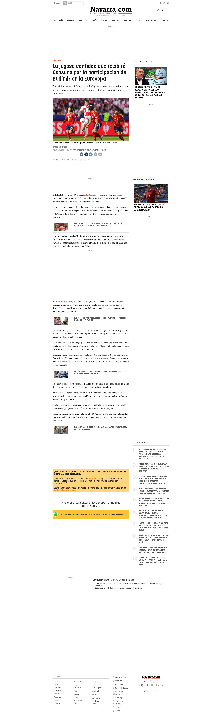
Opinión (93, 20)
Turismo (118, 707)
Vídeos (95, 704)
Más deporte (97, 688)
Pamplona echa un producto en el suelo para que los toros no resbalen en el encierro (100, 319)
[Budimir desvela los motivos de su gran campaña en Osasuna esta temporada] (151, 193)
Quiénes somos (120, 677)
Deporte (116, 20)
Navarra (70, 20)
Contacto (118, 681)
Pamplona (82, 20)
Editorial (57, 703)
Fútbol (76, 697)
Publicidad (119, 684)
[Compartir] (81, 154)
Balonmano (97, 682)
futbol (67, 160)
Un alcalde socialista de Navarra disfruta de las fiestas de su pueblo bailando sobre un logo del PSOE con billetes (150, 92)
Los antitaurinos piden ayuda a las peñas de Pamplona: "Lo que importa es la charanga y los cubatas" (100, 225)
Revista (139, 20)
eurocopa (74, 160)
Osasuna (105, 20)
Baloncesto (78, 700)
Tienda (117, 711)
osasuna (59, 160)
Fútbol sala (97, 685)
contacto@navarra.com (65, 490)
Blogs (76, 685)
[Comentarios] (100, 154)
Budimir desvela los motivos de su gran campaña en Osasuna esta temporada (149, 207)
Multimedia (151, 20)
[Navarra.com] (111, 10)
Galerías (96, 701)
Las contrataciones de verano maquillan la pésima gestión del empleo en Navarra (100, 428)
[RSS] (157, 681)
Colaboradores (79, 682)
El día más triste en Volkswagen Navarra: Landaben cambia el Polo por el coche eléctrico (100, 372)
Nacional (128, 20)
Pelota (76, 703)
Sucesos (58, 688)
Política (57, 685)
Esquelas (164, 20)
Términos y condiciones (122, 579)
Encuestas (77, 688)
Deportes (76, 695)
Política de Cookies (122, 688)
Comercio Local (94, 478)
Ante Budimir (85, 160)
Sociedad (58, 693)
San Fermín (58, 20)
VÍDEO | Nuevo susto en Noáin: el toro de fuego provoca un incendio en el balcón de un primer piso (154, 491)
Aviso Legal (119, 698)
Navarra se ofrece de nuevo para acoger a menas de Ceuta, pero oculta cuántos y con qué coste (153, 550)
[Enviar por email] (95, 154)
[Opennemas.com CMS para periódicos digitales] (151, 687)
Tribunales (58, 690)
